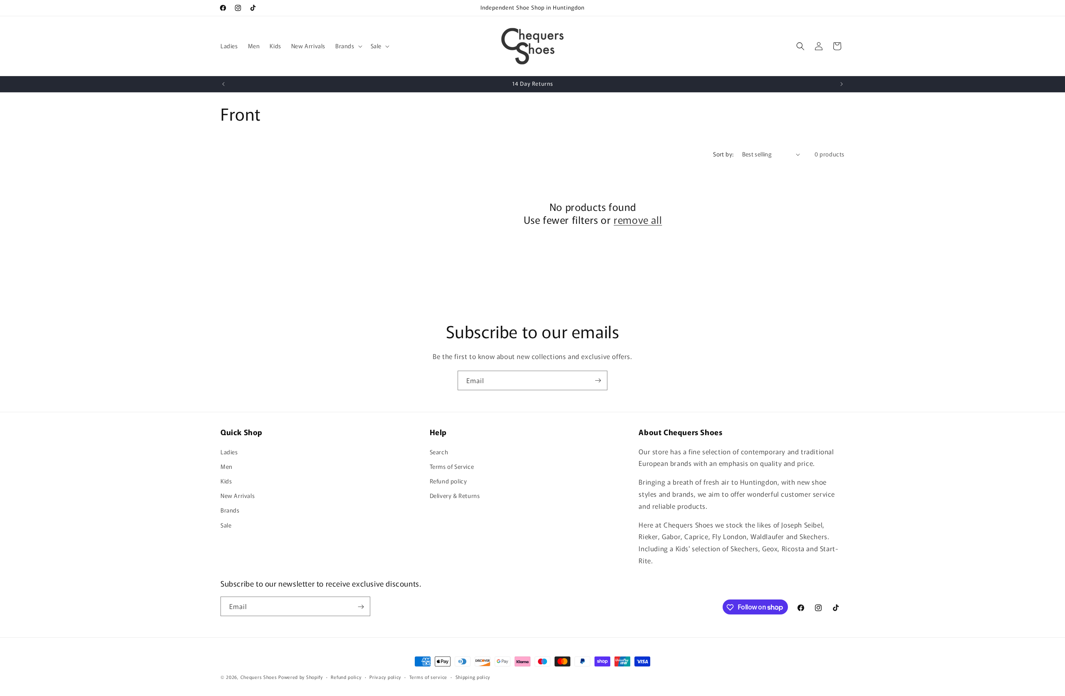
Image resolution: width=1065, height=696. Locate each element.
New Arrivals (237, 495)
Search (439, 451)
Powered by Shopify (300, 677)
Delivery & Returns (455, 495)
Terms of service (428, 676)
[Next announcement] (841, 84)
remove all (638, 219)
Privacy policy (385, 676)
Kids (226, 480)
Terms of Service (452, 466)
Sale (225, 524)
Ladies (229, 451)
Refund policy (448, 480)
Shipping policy (473, 676)
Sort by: (723, 154)
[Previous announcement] (223, 84)
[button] (348, 45)
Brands (230, 510)
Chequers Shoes (258, 677)
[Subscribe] (598, 380)
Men (226, 466)
